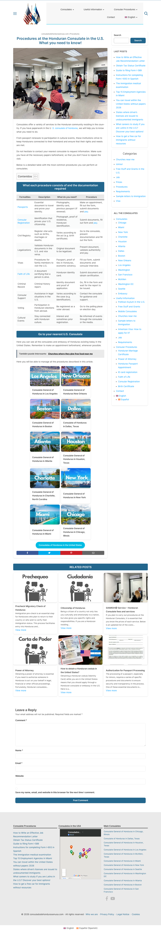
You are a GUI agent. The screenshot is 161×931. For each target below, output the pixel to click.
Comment (21, 720)
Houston (122, 241)
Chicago (122, 222)
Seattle (121, 289)
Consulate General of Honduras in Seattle (123, 869)
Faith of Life (24, 274)
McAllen (122, 279)
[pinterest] (71, 553)
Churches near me (125, 159)
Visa (118, 201)
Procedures (74, 34)
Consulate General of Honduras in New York (124, 865)
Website (19, 776)
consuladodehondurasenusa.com (55, 34)
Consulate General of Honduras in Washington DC (125, 875)
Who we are (92, 914)
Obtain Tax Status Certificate (130, 65)
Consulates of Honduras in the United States (60, 545)
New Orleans (124, 260)
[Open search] (146, 13)
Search (117, 35)
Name (19, 750)
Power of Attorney (127, 359)
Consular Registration (129, 381)
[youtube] (113, 899)
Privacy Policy (107, 914)
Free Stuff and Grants (129, 306)
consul (119, 164)
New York (123, 232)
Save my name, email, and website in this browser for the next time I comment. (55, 792)
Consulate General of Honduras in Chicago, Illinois (123, 833)
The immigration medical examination (32, 854)
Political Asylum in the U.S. (131, 302)
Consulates (66, 9)
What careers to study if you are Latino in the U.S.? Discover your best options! (130, 128)
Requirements (123, 191)
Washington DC (126, 284)
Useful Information (93, 9)
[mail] (93, 553)
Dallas (121, 251)
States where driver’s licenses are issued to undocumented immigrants (129, 116)
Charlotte (122, 237)
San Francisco (125, 274)
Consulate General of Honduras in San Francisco (121, 890)
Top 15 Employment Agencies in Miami (32, 858)
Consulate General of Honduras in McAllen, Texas (123, 855)
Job (118, 177)
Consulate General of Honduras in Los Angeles (125, 849)
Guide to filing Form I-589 (129, 70)
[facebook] (27, 553)
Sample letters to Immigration (131, 196)
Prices (119, 182)
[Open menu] (15, 13)
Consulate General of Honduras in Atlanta (123, 880)
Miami (121, 227)
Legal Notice (123, 914)
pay (86, 211)
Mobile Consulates (127, 311)
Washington (124, 270)
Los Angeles (124, 265)
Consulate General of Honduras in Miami (122, 861)
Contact (111, 17)
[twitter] (49, 553)
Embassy (122, 293)
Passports (23, 207)
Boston (121, 256)
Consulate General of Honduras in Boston (123, 884)
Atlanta (121, 246)
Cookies (136, 914)
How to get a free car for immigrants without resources (128, 140)
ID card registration (127, 372)
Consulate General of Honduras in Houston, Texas (123, 844)
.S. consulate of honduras (65, 128)
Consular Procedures (124, 9)
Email (18, 763)
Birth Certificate (126, 386)
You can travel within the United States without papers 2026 (131, 104)
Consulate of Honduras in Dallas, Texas (122, 838)
